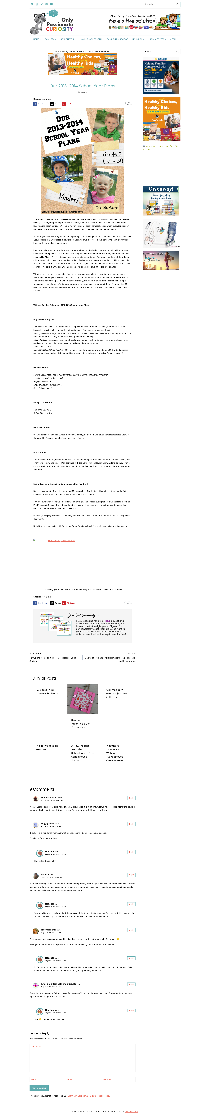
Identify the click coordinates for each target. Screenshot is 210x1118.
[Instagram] (36, 4)
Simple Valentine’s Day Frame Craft (80, 723)
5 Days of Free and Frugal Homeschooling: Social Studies (53, 657)
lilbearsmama (48, 929)
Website (107, 1079)
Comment (36, 1046)
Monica (45, 874)
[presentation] (82, 699)
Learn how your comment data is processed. (89, 1096)
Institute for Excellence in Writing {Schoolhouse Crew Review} (114, 753)
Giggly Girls (47, 823)
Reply (131, 798)
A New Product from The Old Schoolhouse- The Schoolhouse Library (82, 753)
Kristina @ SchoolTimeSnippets (58, 984)
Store (173, 39)
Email (70, 1079)
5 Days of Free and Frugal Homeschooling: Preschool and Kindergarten (110, 657)
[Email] (51, 4)
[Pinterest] (46, 4)
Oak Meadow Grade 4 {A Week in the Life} (116, 693)
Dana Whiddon (49, 797)
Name (34, 1079)
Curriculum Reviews (117, 39)
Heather (49, 851)
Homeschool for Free (91, 39)
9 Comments (82, 92)
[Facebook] (32, 4)
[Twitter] (41, 4)
